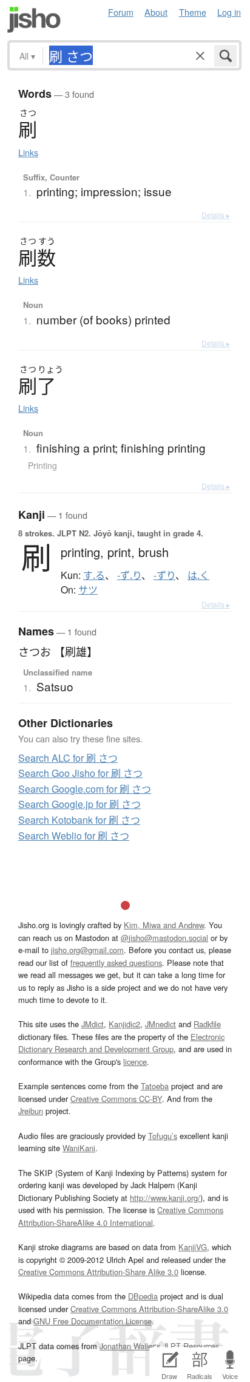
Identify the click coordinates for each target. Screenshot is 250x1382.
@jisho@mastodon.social (164, 937)
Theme (192, 11)
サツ (88, 590)
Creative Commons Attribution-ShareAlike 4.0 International (120, 1216)
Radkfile (207, 1024)
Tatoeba (155, 1086)
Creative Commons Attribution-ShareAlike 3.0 (149, 1309)
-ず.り (129, 575)
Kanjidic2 (124, 1024)
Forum (120, 11)
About (155, 11)
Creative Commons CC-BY (116, 1098)
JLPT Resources (191, 1346)
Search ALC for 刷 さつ (68, 758)
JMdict (92, 1024)
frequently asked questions (116, 962)
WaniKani (78, 1148)
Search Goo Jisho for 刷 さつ (80, 773)
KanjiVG (192, 1247)
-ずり (164, 575)
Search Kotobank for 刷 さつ (79, 820)
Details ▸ (215, 215)
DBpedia (143, 1296)
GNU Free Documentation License (92, 1321)
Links (28, 152)
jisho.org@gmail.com (87, 950)
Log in (229, 11)
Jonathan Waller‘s (130, 1346)
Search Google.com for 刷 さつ (84, 789)
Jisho (34, 20)
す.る (94, 575)
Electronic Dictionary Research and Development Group (121, 1043)
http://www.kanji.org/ (165, 1197)
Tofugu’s (162, 1135)
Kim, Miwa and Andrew (164, 925)
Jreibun (30, 1111)
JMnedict (160, 1024)
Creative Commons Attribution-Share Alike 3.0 (98, 1272)
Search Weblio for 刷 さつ (73, 836)
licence (135, 1061)
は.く (198, 575)
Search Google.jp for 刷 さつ (79, 804)
